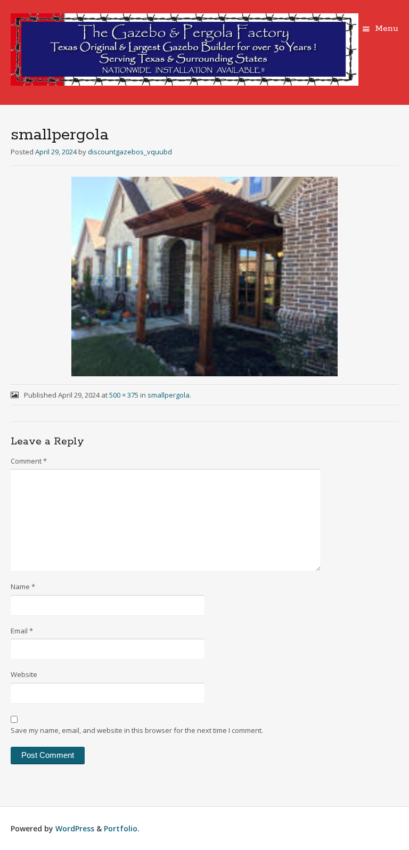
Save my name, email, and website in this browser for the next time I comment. (137, 730)
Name (23, 586)
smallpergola (169, 395)
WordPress (74, 828)
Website (24, 674)
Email (22, 631)
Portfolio (120, 828)
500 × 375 (123, 395)
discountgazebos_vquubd (130, 151)
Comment (29, 461)
